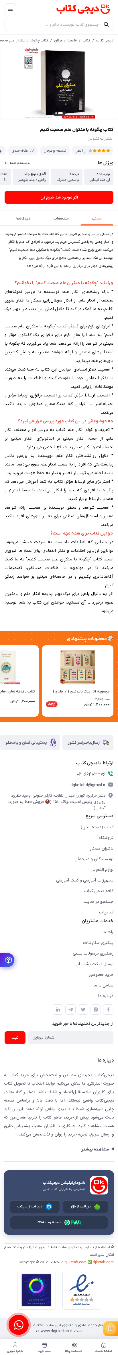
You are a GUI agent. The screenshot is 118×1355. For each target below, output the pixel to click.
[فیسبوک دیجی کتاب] (108, 1009)
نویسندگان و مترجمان (93, 859)
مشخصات (61, 218)
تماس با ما (103, 985)
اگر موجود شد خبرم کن (59, 197)
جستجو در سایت (98, 901)
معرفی (97, 218)
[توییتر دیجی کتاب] (83, 1009)
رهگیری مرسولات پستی (93, 953)
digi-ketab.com (73, 1262)
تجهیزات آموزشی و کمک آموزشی (84, 880)
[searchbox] (59, 24)
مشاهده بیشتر (95, 1149)
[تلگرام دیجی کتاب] (70, 1009)
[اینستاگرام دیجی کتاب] (96, 1009)
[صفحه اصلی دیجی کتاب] (77, 9)
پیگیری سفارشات (98, 943)
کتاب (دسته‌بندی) (97, 827)
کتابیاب (106, 912)
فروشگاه (106, 838)
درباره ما (105, 996)
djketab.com (103, 1262)
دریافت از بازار (80, 1206)
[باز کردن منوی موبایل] (10, 9)
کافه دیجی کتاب (98, 891)
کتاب (86, 40)
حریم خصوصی (101, 975)
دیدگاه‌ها (23, 218)
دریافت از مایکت (30, 1206)
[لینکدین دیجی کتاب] (58, 1009)
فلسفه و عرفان (65, 40)
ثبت (15, 1038)
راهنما (107, 932)
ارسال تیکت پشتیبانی (93, 964)
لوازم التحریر (102, 870)
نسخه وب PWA (49, 1222)
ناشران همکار (101, 848)
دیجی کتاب (104, 40)
